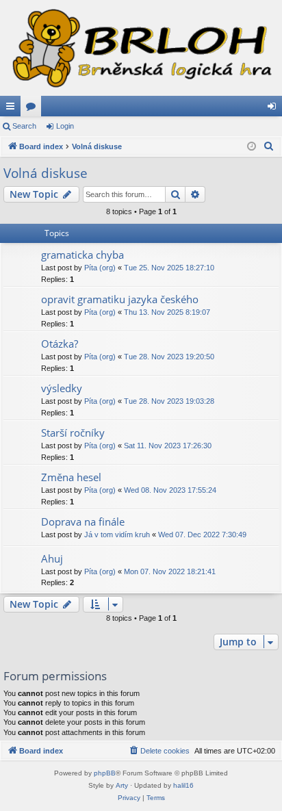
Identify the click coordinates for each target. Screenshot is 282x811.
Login (65, 126)
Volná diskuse (45, 173)
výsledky (61, 388)
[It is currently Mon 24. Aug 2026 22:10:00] (251, 147)
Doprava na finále (83, 521)
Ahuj (52, 558)
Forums (33, 108)
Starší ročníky (73, 432)
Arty (122, 785)
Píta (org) (100, 267)
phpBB (105, 773)
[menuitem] (269, 146)
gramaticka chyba (82, 254)
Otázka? (59, 343)
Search (24, 126)
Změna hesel (71, 477)
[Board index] (141, 48)
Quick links (13, 108)
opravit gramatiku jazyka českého (119, 299)
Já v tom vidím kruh (117, 534)
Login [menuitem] (274, 108)
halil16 (183, 785)
